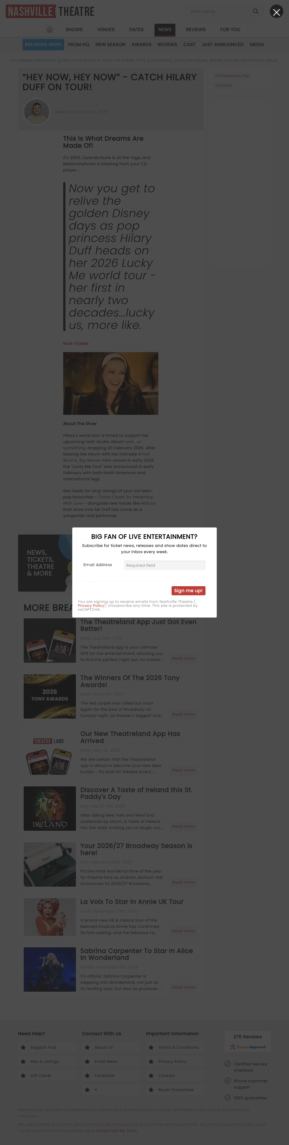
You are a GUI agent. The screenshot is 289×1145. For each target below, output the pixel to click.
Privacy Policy (91, 606)
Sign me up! (188, 590)
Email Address (98, 565)
